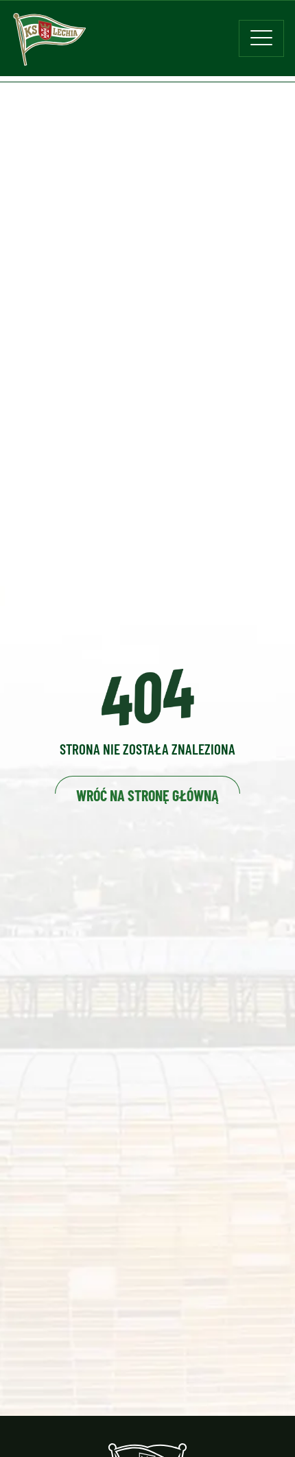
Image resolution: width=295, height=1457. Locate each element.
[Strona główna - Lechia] (49, 44)
